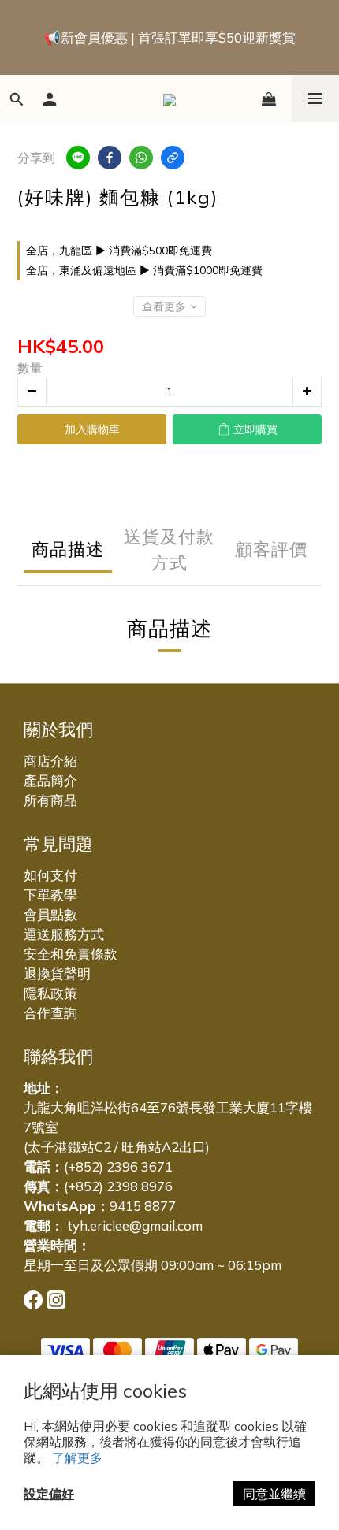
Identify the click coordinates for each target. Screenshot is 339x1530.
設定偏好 (49, 1494)
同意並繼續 (274, 1494)
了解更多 (77, 1457)
